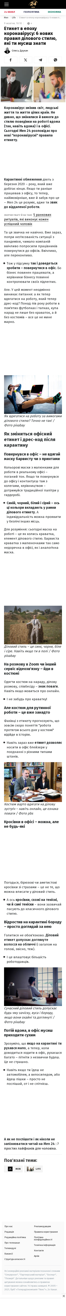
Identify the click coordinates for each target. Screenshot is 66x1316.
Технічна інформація (44, 1245)
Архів (36, 1256)
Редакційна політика (15, 1237)
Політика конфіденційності (43, 1238)
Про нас (8, 1226)
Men (6, 17)
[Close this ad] (63, 1295)
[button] (10, 60)
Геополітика (31, 12)
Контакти (39, 1250)
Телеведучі (10, 1248)
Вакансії (8, 1253)
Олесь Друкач (20, 50)
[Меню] (6, 4)
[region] (33, 1307)
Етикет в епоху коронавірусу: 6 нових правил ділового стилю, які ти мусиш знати (40, 17)
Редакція (9, 1231)
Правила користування (46, 1231)
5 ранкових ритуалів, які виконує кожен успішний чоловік (27, 219)
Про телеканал (12, 1242)
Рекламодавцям (42, 1226)
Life (14, 17)
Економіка (54, 12)
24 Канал (9, 12)
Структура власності (14, 1259)
